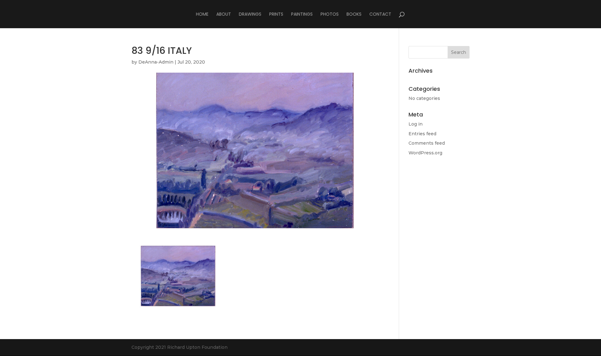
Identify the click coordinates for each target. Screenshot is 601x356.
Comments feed (426, 143)
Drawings (250, 14)
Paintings (302, 14)
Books (354, 14)
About (223, 14)
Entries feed (422, 134)
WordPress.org (425, 153)
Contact (380, 14)
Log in (415, 124)
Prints (276, 14)
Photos (330, 14)
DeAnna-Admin (155, 62)
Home (202, 14)
